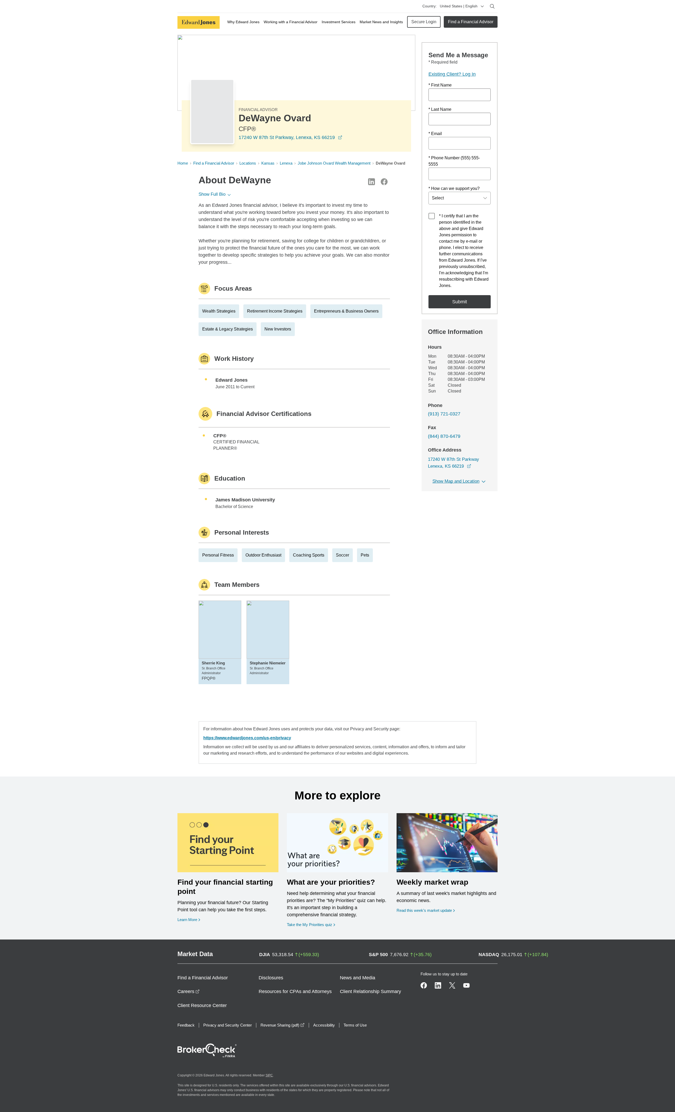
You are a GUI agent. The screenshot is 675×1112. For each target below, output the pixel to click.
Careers (188, 991)
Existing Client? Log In (452, 74)
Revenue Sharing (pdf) (283, 1025)
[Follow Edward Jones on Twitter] (452, 985)
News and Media (357, 977)
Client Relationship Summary (370, 991)
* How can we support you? (454, 188)
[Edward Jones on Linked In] (438, 985)
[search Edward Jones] (492, 6)
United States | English (459, 6)
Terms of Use (355, 1025)
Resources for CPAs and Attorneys (295, 991)
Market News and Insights (381, 22)
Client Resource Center (202, 1005)
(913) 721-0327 (444, 413)
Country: (429, 6)
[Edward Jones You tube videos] (466, 985)
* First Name (440, 85)
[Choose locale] (482, 6)
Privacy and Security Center (227, 1025)
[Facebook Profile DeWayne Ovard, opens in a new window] (384, 182)
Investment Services (338, 22)
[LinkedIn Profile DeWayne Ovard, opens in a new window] (371, 182)
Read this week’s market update (424, 910)
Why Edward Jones (243, 22)
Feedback (186, 1025)
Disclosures (271, 977)
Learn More (188, 919)
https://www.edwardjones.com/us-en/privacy (247, 738)
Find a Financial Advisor (470, 22)
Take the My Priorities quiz (311, 924)
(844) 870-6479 (444, 436)
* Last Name (439, 109)
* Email (435, 133)
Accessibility (324, 1025)
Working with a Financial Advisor (290, 22)
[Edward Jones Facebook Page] (424, 985)
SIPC (269, 1075)
